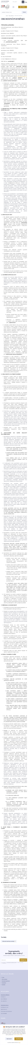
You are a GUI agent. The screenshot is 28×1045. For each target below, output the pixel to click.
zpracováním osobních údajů (11, 962)
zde (19, 1042)
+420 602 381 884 (5, 1)
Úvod (7, 15)
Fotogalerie (4, 982)
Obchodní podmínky (6, 980)
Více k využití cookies (18, 1034)
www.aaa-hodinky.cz (22, 76)
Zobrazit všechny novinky (8, 941)
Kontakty (3, 984)
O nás (3, 977)
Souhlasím (18, 1038)
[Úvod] (5, 7)
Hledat (24, 12)
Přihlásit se (23, 960)
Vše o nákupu (11, 15)
